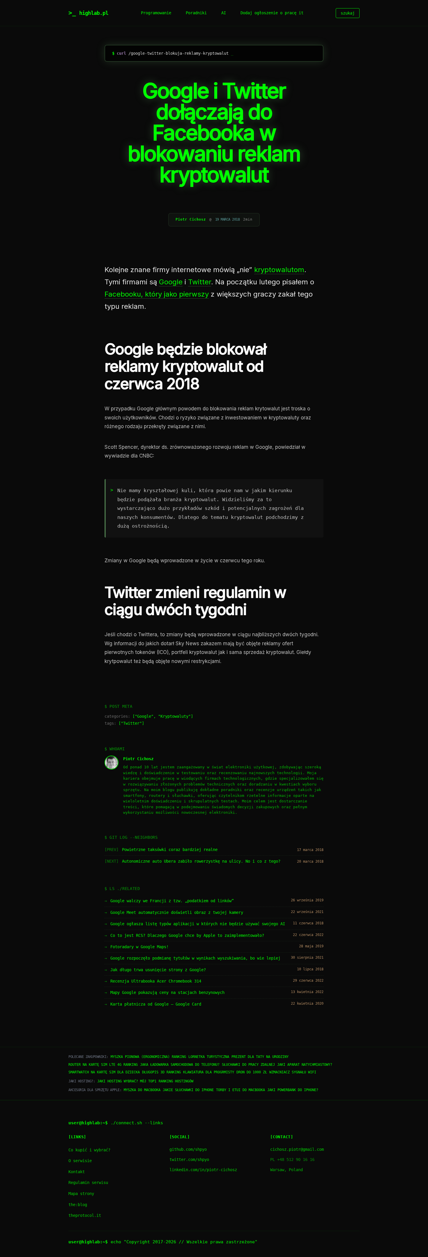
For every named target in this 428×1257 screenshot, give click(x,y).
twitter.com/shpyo (189, 1159)
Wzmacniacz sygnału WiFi (292, 1072)
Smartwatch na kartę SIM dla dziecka (104, 1072)
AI (223, 12)
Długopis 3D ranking (161, 1072)
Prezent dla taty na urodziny (260, 1057)
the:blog (77, 1204)
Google (171, 282)
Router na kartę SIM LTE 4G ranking (103, 1065)
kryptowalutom (279, 269)
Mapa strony (81, 1193)
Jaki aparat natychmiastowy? (304, 1065)
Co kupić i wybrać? (89, 1150)
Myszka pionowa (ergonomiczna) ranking (148, 1057)
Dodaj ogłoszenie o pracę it (271, 12)
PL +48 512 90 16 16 (292, 1159)
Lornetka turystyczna (208, 1057)
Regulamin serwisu (88, 1182)
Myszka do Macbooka (142, 1090)
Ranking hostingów (176, 1081)
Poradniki (196, 12)
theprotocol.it (84, 1215)
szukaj (348, 13)
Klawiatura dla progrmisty (208, 1072)
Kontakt (76, 1171)
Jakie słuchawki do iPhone (188, 1090)
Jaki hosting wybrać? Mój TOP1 (126, 1081)
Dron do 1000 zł (251, 1072)
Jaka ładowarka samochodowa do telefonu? (180, 1065)
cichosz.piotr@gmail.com (297, 1149)
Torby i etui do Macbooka (240, 1090)
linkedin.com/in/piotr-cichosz (203, 1169)
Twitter (199, 282)
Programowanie (156, 12)
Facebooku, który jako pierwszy (157, 294)
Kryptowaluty (174, 716)
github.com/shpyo (188, 1149)
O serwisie (80, 1160)
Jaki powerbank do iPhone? (292, 1090)
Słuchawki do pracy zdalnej (248, 1065)
